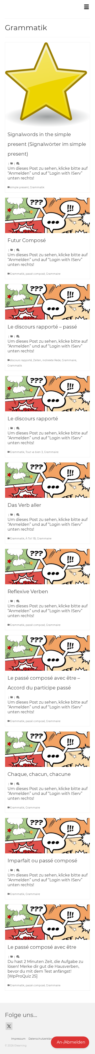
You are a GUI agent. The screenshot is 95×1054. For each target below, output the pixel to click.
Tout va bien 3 (34, 452)
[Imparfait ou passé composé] (47, 835)
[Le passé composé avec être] (47, 922)
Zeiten (37, 360)
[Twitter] (9, 1026)
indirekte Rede (51, 360)
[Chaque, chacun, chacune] (47, 749)
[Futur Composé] (47, 215)
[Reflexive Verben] (47, 566)
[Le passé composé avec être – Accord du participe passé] (47, 653)
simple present (19, 187)
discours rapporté (21, 360)
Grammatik (37, 187)
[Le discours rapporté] (47, 393)
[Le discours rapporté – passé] (47, 302)
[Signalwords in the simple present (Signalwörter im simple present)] (47, 84)
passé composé (35, 273)
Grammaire (53, 273)
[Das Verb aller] (47, 480)
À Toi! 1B (31, 538)
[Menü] (86, 7)
